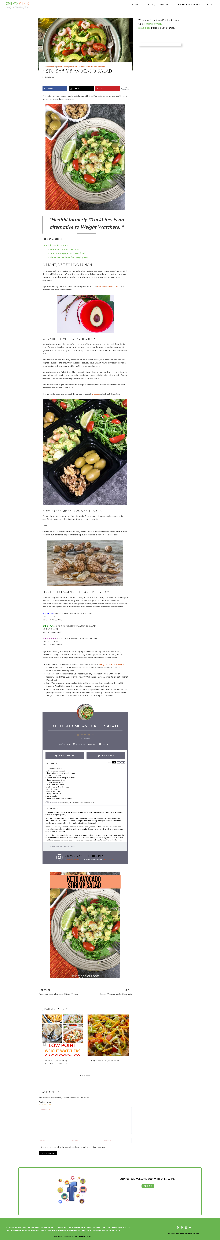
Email (75, 1140)
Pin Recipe (107, 755)
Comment (45, 1109)
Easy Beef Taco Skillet (105, 1061)
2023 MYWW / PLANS (188, 4)
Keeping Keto (62, 67)
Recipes (82, 67)
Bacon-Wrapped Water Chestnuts (116, 992)
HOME (135, 4)
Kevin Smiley (49, 77)
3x (123, 762)
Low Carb (73, 67)
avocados (96, 394)
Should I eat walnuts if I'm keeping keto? (69, 257)
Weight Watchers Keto (95, 67)
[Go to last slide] (44, 1044)
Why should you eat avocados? (65, 249)
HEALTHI (164, 4)
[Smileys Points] (17, 5)
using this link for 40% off (111, 664)
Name (43, 1140)
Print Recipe (66, 755)
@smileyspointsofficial (75, 859)
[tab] (80, 1075)
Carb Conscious (49, 67)
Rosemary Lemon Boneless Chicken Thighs (58, 992)
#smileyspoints (109, 859)
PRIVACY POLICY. (114, 1230)
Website (107, 1140)
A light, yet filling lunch (57, 245)
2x (119, 762)
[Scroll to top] (214, 1230)
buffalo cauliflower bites (108, 286)
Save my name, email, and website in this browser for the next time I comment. (73, 1147)
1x (114, 762)
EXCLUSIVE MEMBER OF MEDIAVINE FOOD (72, 1236)
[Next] (126, 1044)
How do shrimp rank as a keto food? (68, 253)
